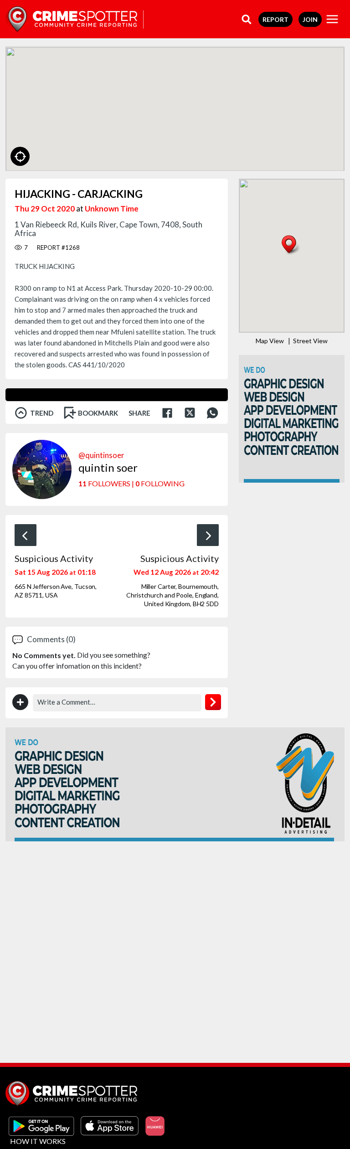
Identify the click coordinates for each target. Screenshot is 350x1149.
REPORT (275, 19)
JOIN (310, 19)
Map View (270, 341)
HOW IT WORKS (38, 1141)
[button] (291, 245)
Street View (310, 341)
